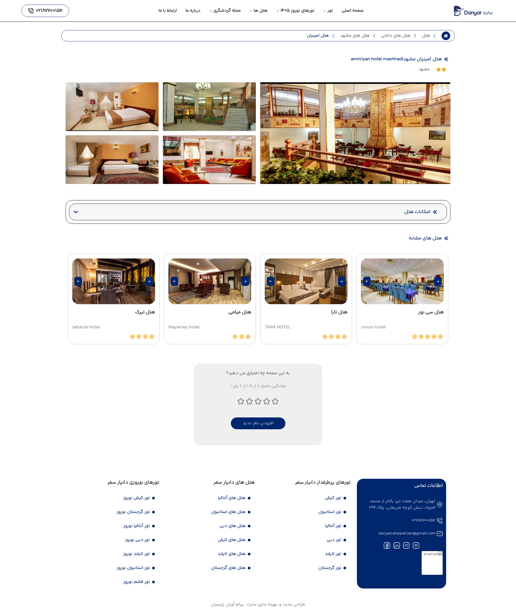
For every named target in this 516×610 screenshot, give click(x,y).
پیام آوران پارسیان (227, 604)
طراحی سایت (293, 604)
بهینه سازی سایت (262, 604)
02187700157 (423, 520)
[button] (438, 281)
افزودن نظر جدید (258, 423)
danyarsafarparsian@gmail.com (406, 533)
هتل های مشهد (355, 36)
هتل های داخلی (396, 36)
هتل (426, 36)
